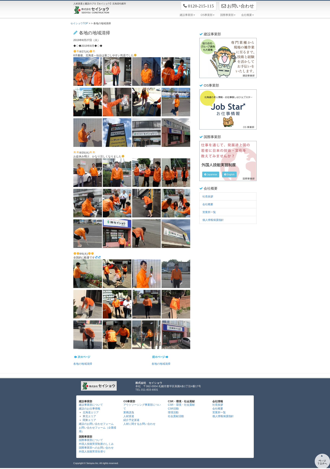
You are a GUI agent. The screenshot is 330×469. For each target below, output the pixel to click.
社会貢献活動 (176, 416)
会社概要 (207, 204)
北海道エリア (91, 412)
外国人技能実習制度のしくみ (96, 443)
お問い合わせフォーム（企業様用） (97, 429)
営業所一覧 (209, 212)
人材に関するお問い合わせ (139, 423)
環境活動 (173, 412)
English (230, 174)
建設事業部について (91, 404)
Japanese (211, 174)
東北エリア (89, 416)
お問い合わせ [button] (240, 5)
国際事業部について (91, 440)
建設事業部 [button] (186, 14)
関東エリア (89, 420)
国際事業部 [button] (227, 14)
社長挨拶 (207, 196)
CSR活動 (173, 408)
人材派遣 (128, 416)
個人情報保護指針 (213, 219)
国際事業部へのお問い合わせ (96, 447)
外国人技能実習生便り (92, 451)
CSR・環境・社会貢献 (181, 404)
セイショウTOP (79, 23)
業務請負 (128, 412)
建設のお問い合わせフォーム (96, 423)
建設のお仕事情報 (89, 408)
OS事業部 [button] (207, 14)
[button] (198, 6)
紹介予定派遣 (131, 420)
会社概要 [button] (246, 14)
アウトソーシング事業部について (142, 406)
